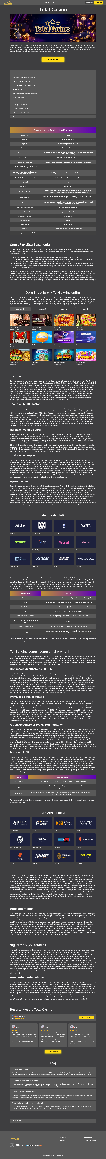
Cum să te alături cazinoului (21, 81)
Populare (19, 309)
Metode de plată (17, 89)
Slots (84, 309)
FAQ (13, 116)
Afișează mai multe (53, 1051)
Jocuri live (41, 309)
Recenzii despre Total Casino (21, 112)
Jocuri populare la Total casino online (23, 85)
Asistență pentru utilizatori (20, 108)
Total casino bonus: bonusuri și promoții (24, 93)
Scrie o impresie (86, 1017)
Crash (62, 309)
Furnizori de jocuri (18, 97)
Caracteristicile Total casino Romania (23, 77)
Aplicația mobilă (17, 101)
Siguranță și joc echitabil (20, 105)
